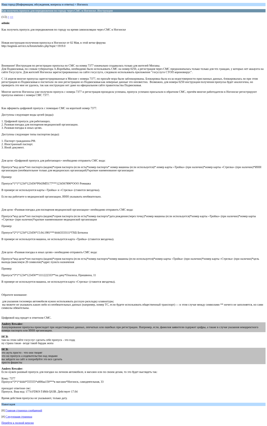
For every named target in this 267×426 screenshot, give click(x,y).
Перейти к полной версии (17, 422)
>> (11, 16)
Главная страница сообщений (23, 410)
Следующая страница (18, 416)
